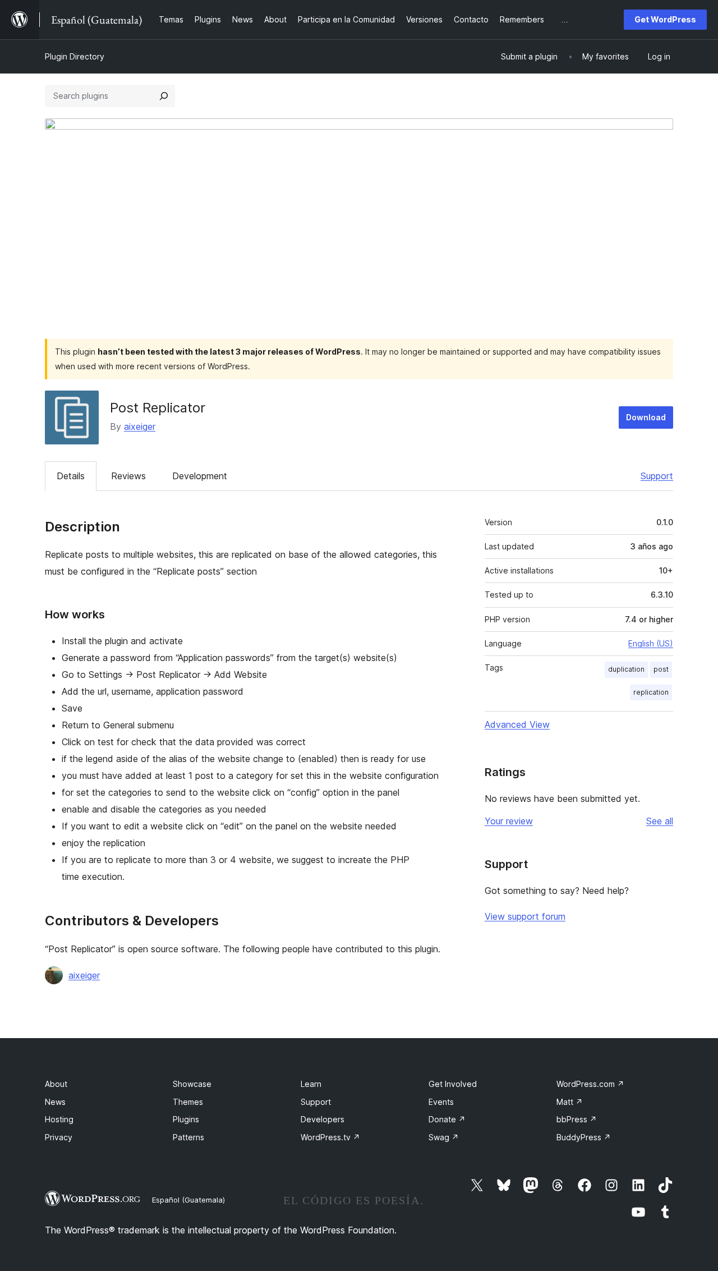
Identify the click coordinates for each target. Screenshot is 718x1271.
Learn (311, 1084)
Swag (444, 1137)
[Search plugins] (164, 96)
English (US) (650, 643)
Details (71, 475)
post (661, 669)
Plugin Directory (74, 56)
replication (651, 692)
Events (441, 1102)
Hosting (59, 1119)
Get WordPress (665, 19)
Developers (322, 1119)
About (56, 1084)
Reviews (128, 475)
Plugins (186, 1119)
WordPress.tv (330, 1137)
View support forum (525, 916)
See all (659, 821)
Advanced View (517, 724)
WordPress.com (590, 1084)
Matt (569, 1102)
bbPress (576, 1119)
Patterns (188, 1137)
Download (646, 417)
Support (657, 475)
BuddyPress (583, 1137)
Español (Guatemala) (188, 1199)
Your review (509, 821)
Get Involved (453, 1084)
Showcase (192, 1084)
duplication (626, 669)
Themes (188, 1102)
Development (199, 475)
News (55, 1102)
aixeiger (139, 426)
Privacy (58, 1137)
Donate (447, 1119)
